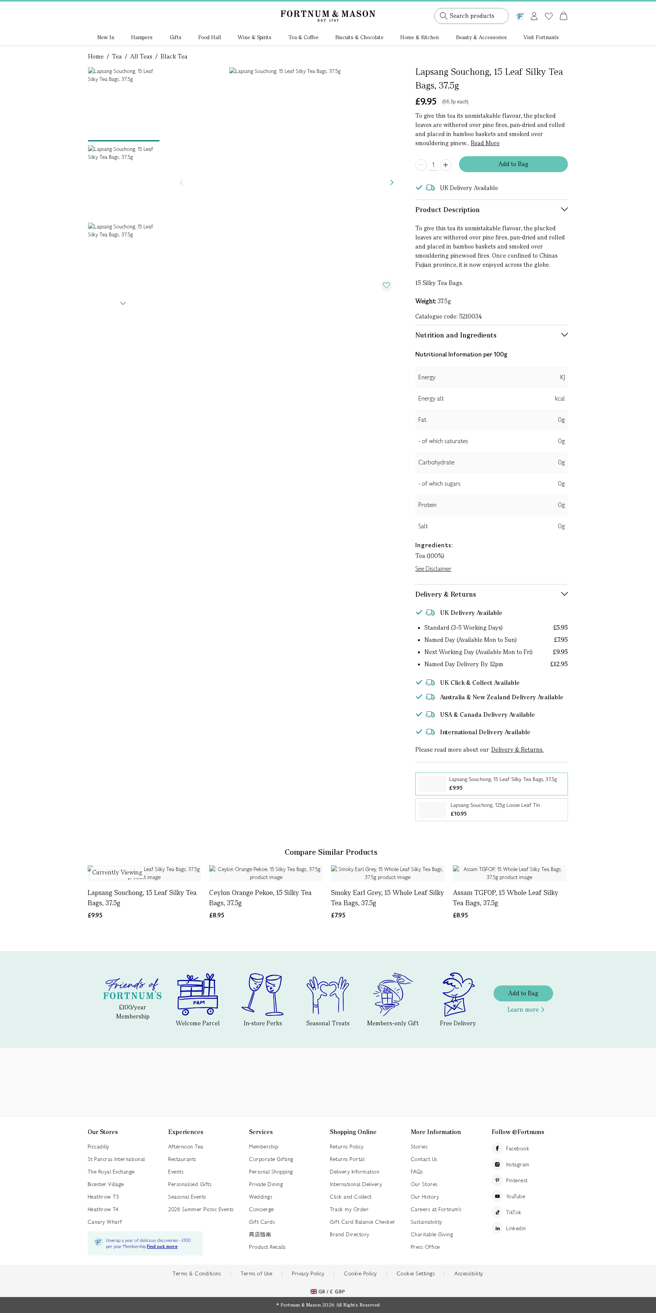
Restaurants (182, 1159)
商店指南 (260, 1234)
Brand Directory (349, 1234)
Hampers (142, 37)
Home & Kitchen (419, 37)
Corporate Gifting (271, 1159)
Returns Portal (347, 1159)
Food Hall (209, 37)
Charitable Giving (432, 1234)
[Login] (534, 14)
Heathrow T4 (103, 1209)
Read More (485, 143)
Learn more (523, 1010)
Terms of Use (256, 1273)
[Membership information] (520, 15)
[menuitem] (106, 38)
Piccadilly (98, 1146)
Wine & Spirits (254, 37)
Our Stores (424, 1184)
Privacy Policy (308, 1273)
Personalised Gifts (189, 1184)
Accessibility (468, 1273)
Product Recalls (267, 1246)
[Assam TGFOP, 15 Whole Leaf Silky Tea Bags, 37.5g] (509, 873)
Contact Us (424, 1159)
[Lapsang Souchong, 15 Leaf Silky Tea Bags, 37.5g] (144, 873)
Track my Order (349, 1209)
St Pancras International (116, 1159)
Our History (425, 1196)
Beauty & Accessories (481, 37)
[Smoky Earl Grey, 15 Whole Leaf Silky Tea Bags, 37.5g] (388, 873)
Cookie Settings (416, 1273)
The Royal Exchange (111, 1171)
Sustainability (426, 1221)
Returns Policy (346, 1146)
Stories (419, 1146)
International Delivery (356, 1184)
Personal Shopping (271, 1171)
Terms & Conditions (197, 1273)
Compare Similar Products (331, 852)
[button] (548, 7)
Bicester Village (106, 1184)
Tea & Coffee (304, 37)
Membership (263, 1146)
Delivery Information (354, 1171)
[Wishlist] (549, 16)
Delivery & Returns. (517, 750)
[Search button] (444, 16)
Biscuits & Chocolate (359, 37)
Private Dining (266, 1184)
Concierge (261, 1209)
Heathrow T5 (103, 1196)
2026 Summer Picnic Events (201, 1209)
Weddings (260, 1196)
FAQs (417, 1171)
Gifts (175, 37)
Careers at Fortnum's (436, 1209)
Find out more (162, 1247)
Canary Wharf (105, 1221)
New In (105, 37)
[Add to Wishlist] (386, 285)
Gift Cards (262, 1221)
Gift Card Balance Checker (363, 1221)
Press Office (425, 1246)
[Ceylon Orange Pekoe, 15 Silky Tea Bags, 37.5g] (266, 873)
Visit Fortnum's (541, 37)
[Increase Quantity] (445, 165)
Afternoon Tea (185, 1146)
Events (175, 1171)
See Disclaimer (433, 569)
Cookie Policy (360, 1273)
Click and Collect (351, 1196)
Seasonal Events (187, 1196)
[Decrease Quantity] (421, 165)
